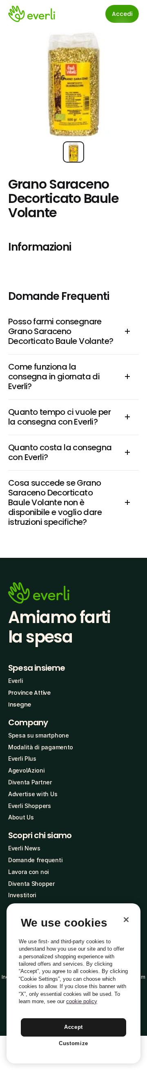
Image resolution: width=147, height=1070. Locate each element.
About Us (21, 817)
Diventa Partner (30, 782)
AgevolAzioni (26, 770)
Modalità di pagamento (40, 747)
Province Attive (29, 693)
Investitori (22, 895)
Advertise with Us (32, 793)
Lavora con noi (28, 871)
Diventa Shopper (31, 883)
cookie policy (81, 1001)
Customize (73, 1043)
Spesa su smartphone (38, 735)
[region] (73, 983)
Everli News (24, 848)
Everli (15, 680)
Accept (73, 1027)
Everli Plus (22, 758)
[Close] (126, 920)
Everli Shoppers (29, 805)
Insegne (19, 704)
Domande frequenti (35, 859)
